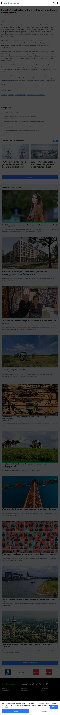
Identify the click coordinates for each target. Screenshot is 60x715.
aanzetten (4, 707)
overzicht (27, 705)
